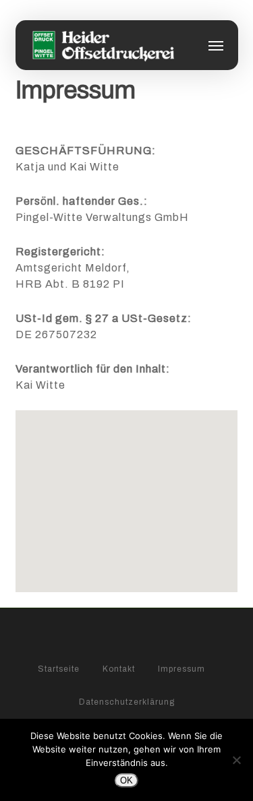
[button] (215, 45)
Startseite (59, 668)
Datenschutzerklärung (127, 701)
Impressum (181, 668)
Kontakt (119, 668)
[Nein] (236, 760)
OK (126, 780)
